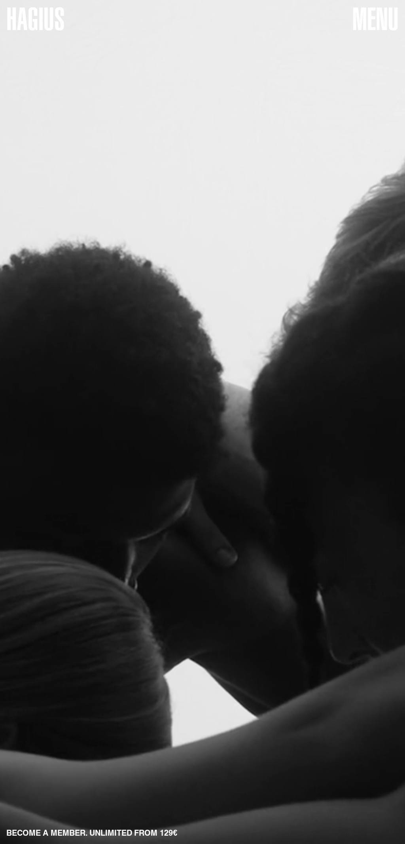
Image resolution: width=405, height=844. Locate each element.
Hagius (35, 19)
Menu (375, 19)
